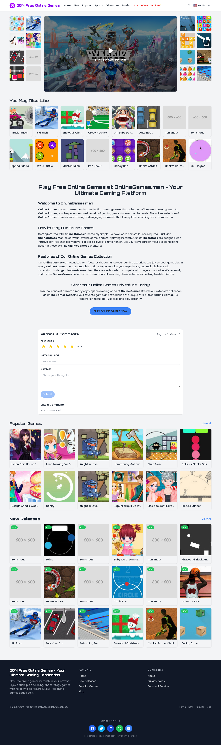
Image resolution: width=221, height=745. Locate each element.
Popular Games (88, 686)
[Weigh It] (187, 23)
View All (206, 423)
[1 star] (43, 346)
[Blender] (17, 73)
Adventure (112, 5)
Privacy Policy (156, 681)
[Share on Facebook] (92, 728)
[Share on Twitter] (101, 728)
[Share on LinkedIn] (110, 728)
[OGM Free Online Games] (12, 5)
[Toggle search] (189, 5)
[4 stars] (65, 346)
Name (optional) (51, 355)
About (151, 676)
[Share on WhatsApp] (119, 728)
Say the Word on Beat (147, 5)
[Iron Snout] (33, 57)
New (76, 5)
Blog (81, 691)
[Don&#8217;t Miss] (204, 40)
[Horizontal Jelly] (204, 23)
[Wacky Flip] (17, 40)
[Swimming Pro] (204, 73)
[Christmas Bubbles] (17, 23)
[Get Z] (187, 40)
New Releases (87, 681)
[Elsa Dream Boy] (33, 40)
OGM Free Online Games (38, 5)
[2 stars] (51, 346)
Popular (87, 5)
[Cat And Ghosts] (204, 57)
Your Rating (47, 340)
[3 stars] (58, 346)
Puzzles (126, 5)
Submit (47, 394)
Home (67, 5)
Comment (46, 369)
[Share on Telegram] (128, 728)
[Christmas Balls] (187, 73)
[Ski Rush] (33, 23)
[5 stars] (72, 346)
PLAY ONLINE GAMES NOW (110, 311)
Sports (98, 5)
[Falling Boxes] (187, 57)
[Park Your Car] (17, 57)
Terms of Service (158, 686)
